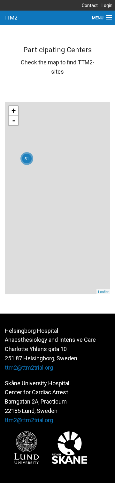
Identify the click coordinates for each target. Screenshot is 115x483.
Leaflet (103, 291)
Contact (90, 5)
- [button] (14, 120)
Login (107, 5)
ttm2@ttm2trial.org (29, 367)
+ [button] (14, 111)
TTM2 (11, 17)
